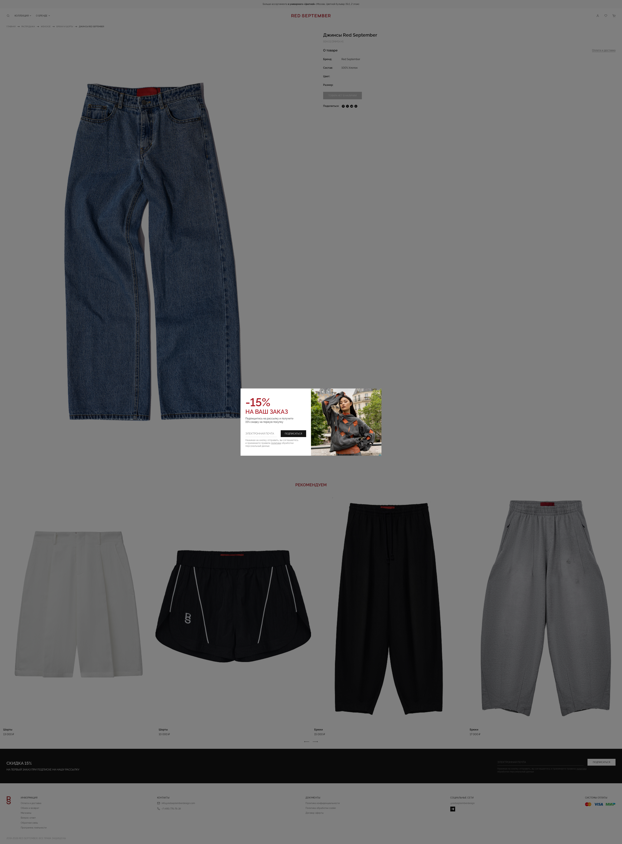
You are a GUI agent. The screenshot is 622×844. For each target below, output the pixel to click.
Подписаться (293, 433)
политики (276, 443)
